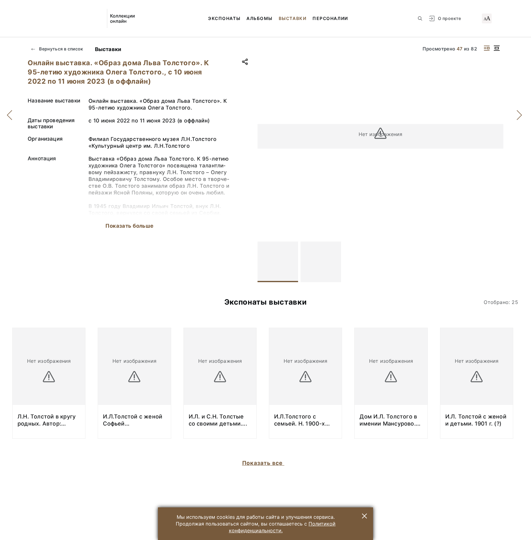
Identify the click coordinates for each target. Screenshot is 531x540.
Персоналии (330, 18)
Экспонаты (224, 18)
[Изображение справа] (487, 48)
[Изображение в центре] (497, 48)
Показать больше (129, 226)
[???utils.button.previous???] (265, 262)
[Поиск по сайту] (420, 18)
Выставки (292, 18)
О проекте (449, 18)
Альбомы (259, 18)
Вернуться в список (60, 48)
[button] (364, 516)
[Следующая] (496, 262)
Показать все (263, 463)
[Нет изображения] (278, 262)
